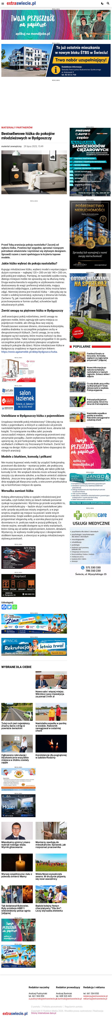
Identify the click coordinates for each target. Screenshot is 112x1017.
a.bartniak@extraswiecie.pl (69, 998)
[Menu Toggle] (2, 3)
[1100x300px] (34, 647)
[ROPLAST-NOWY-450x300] (18, 585)
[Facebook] (4, 607)
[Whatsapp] (14, 607)
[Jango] (90, 489)
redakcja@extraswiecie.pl (95, 996)
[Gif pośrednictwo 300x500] (90, 235)
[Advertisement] (56, 100)
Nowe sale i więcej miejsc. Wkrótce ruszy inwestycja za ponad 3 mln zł (50, 694)
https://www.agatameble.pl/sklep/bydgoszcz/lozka (29, 351)
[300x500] (90, 162)
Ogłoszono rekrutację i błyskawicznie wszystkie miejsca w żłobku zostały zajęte (15, 759)
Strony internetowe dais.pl (43, 1013)
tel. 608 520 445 (64, 996)
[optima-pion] (90, 543)
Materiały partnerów (17, 127)
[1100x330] (56, 60)
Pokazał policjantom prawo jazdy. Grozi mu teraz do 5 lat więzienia (97, 401)
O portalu (35, 1006)
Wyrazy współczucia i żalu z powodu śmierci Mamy (16, 875)
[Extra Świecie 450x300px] (18, 930)
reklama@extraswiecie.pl (95, 998)
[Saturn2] (18, 398)
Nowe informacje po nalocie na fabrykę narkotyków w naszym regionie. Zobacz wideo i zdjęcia (98, 371)
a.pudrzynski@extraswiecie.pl (43, 998)
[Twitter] (9, 607)
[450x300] (18, 805)
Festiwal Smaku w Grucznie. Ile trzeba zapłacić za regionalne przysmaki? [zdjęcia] (97, 356)
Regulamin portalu (73, 1006)
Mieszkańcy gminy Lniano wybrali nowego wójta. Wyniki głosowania (15, 845)
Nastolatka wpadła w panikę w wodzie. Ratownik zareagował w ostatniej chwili (51, 727)
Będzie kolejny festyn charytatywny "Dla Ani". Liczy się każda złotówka (49, 908)
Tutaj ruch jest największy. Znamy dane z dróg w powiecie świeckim (15, 726)
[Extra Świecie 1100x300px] (56, 25)
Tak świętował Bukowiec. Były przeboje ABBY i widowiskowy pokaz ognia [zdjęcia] (15, 909)
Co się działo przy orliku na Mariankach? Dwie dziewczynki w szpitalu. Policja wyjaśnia (98, 386)
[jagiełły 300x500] (90, 307)
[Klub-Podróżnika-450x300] (18, 956)
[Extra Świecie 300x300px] (90, 448)
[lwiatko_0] (18, 779)
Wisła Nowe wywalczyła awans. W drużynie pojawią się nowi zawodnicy (51, 876)
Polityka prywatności (52, 1006)
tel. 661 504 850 (36, 996)
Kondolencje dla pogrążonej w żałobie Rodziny (51, 756)
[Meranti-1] (18, 370)
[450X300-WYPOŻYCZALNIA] (18, 557)
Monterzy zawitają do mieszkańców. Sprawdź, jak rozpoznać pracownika (51, 845)
